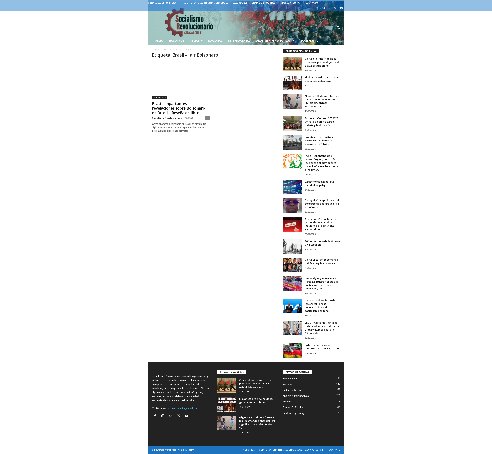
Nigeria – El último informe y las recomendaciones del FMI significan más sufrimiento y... (322, 101)
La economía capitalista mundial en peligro (319, 183)
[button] (338, 28)
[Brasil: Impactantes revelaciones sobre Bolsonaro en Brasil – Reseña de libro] (181, 80)
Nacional (215, 40)
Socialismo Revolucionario (167, 117)
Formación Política (262, 2)
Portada (287, 401)
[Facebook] (317, 8)
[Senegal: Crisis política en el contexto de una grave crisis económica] (292, 205)
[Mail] (329, 8)
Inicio (154, 49)
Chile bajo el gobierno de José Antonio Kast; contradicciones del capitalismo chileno (320, 306)
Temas (194, 40)
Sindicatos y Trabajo (294, 413)
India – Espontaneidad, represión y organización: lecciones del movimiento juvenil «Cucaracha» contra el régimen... (321, 162)
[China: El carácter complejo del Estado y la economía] (292, 265)
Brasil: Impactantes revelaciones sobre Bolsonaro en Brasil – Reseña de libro (178, 108)
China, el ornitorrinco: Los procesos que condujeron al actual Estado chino (322, 62)
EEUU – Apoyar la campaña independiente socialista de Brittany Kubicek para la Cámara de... (322, 328)
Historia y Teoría (289, 2)
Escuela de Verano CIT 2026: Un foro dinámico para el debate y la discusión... (321, 121)
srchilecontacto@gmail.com (182, 408)
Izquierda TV (309, 40)
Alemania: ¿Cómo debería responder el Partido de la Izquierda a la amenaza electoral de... (321, 224)
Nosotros (176, 40)
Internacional (239, 40)
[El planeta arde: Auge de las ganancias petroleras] (292, 83)
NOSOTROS (249, 449)
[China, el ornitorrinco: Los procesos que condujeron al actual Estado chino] (292, 64)
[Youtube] (341, 8)
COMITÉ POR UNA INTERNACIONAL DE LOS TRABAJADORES (215, 2)
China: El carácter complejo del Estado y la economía (321, 261)
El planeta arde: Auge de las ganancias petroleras (322, 79)
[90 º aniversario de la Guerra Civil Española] (292, 246)
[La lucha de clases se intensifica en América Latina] (292, 350)
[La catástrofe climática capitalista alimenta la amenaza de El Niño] (292, 142)
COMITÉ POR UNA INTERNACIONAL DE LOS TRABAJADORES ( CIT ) (291, 449)
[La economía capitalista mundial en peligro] (292, 187)
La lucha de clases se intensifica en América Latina (322, 346)
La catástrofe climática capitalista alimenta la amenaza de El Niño (319, 140)
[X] (335, 8)
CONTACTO (311, 2)
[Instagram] (323, 8)
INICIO (159, 40)
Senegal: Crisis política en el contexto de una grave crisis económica (322, 203)
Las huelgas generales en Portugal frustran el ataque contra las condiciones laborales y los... (321, 283)
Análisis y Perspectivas (273, 40)
